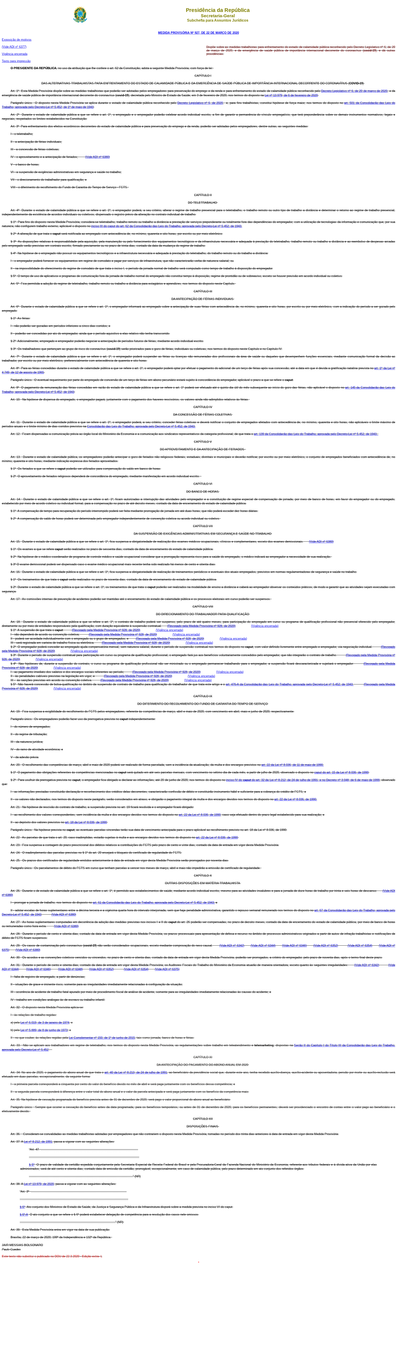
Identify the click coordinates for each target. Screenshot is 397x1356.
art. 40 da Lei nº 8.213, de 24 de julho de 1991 (136, 1072)
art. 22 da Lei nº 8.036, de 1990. (295, 799)
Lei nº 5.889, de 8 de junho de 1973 (44, 1030)
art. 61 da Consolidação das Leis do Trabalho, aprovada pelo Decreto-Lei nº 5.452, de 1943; (154, 902)
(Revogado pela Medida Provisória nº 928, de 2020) (201, 626)
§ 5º (31, 1164)
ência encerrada (16, 54)
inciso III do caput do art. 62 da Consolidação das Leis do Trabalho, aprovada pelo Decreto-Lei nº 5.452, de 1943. (166, 226)
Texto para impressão (16, 61)
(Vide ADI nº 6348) (70, 969)
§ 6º (22, 1207)
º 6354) (367, 945)
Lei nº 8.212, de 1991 (38, 1141)
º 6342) (239, 945)
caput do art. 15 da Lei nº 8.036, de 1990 (341, 772)
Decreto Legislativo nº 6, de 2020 (200, 103)
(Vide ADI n (227, 945)
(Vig (253, 626)
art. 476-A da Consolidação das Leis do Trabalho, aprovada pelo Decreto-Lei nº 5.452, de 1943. (290, 684)
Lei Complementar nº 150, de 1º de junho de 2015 (102, 1037)
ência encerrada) (267, 626)
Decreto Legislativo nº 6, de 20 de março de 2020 (354, 91)
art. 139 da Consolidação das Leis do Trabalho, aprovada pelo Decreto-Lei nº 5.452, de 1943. (316, 434)
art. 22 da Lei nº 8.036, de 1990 (200, 814)
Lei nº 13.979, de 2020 (39, 1184)
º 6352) (333, 945)
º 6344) (270, 945)
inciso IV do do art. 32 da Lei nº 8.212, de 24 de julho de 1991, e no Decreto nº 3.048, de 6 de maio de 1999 (303, 780)
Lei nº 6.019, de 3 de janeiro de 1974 (44, 1022)
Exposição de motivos (16, 39)
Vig (4, 54)
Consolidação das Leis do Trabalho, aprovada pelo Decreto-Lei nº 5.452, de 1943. (141, 426)
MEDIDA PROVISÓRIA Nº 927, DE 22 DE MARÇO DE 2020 (198, 32)
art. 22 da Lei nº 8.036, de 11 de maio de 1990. (292, 765)
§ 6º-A (24, 1214)
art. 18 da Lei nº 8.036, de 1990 (86, 822)
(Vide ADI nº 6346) (294, 945)
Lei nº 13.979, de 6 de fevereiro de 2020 (291, 95)
